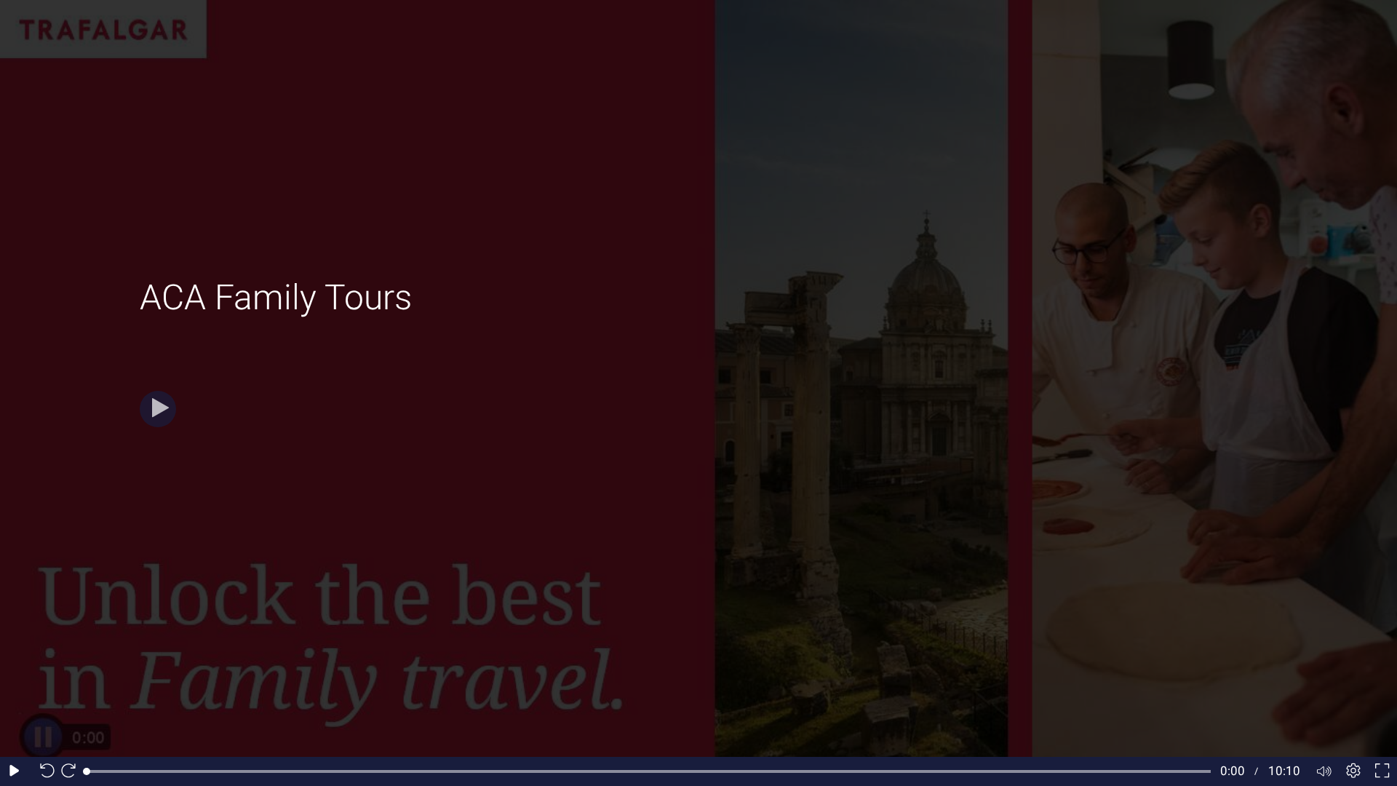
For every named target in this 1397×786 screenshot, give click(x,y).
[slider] (649, 771)
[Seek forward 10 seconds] (72, 771)
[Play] (158, 409)
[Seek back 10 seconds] (43, 771)
